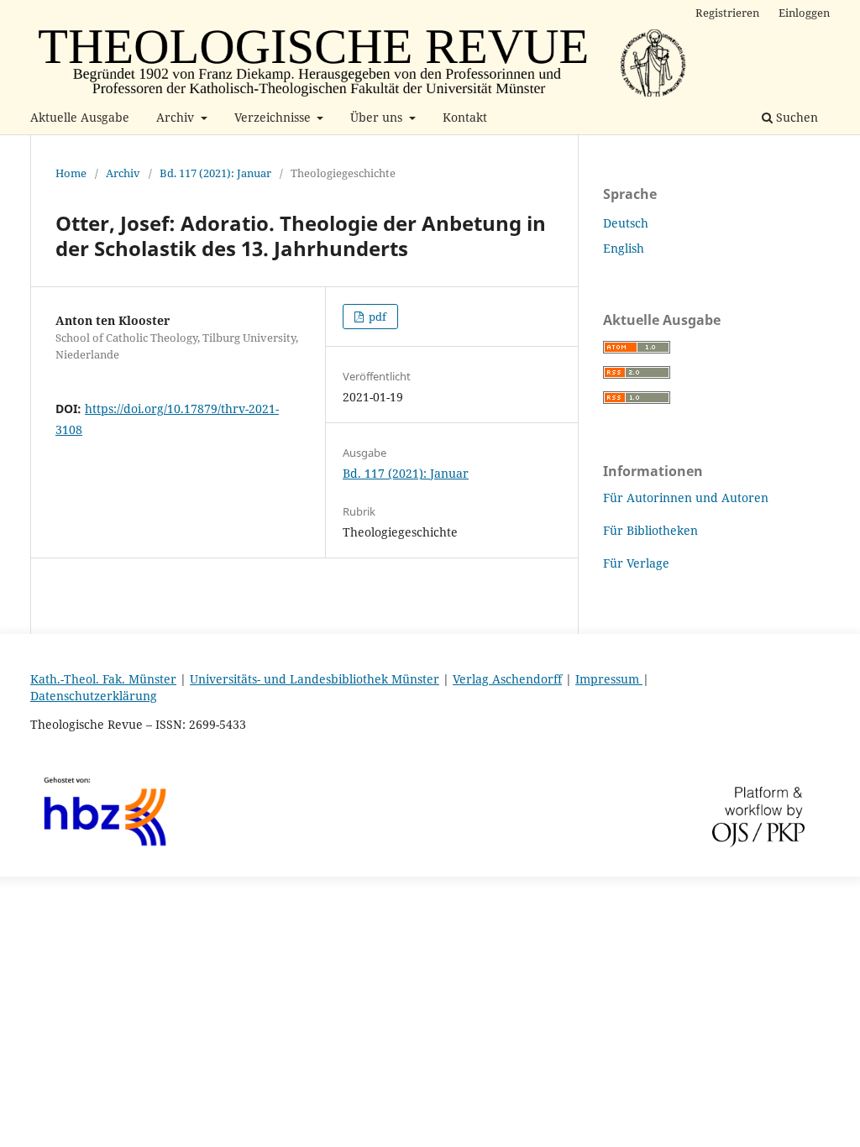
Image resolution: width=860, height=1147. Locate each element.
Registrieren (727, 12)
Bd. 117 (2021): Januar (215, 173)
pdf (376, 316)
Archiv (176, 117)
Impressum (608, 679)
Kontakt (465, 117)
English (623, 248)
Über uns (378, 117)
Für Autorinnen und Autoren (685, 497)
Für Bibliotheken (650, 530)
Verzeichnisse (274, 117)
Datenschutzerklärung (93, 696)
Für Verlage (636, 563)
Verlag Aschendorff (507, 679)
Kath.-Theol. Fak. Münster (103, 679)
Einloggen (804, 12)
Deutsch (625, 223)
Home (71, 173)
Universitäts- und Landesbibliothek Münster (314, 679)
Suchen (795, 117)
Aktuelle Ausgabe (79, 117)
